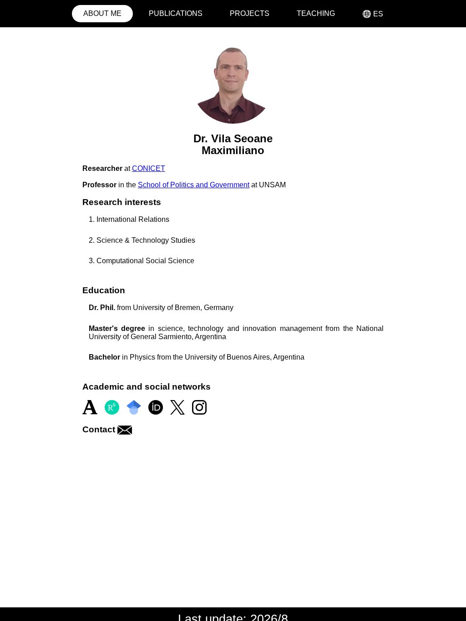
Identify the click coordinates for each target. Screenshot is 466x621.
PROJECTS (249, 13)
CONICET (148, 168)
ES (372, 14)
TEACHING (316, 13)
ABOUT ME (102, 13)
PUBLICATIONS (176, 13)
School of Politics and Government (193, 185)
